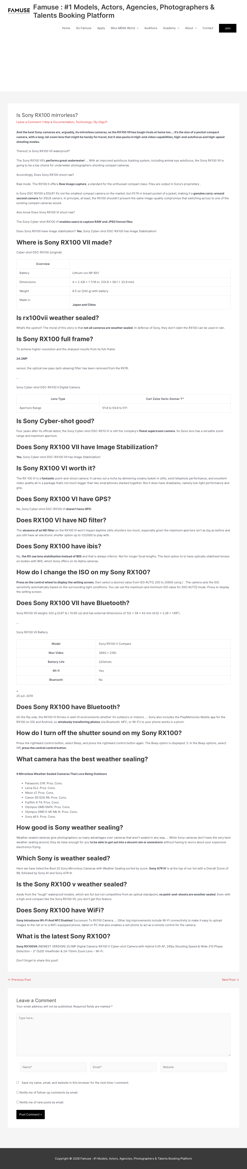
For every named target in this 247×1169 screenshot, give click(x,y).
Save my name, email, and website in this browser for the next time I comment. (75, 1082)
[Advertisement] (123, 63)
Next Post (230, 979)
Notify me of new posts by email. (42, 1102)
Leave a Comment (28, 122)
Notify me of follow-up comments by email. (49, 1092)
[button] (137, 28)
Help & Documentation (58, 122)
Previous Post (19, 979)
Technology (84, 122)
